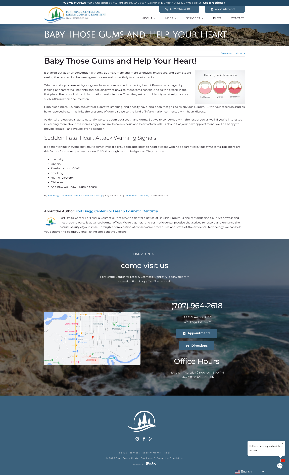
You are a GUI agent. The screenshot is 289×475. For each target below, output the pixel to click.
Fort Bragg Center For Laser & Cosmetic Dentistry (75, 195)
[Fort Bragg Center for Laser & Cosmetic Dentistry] (75, 8)
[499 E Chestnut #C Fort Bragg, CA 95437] (92, 312)
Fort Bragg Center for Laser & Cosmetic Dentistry (149, 458)
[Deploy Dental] (151, 464)
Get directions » (214, 2)
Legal (167, 452)
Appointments (151, 452)
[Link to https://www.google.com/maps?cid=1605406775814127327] (137, 439)
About (123, 452)
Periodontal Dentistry (137, 195)
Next (238, 53)
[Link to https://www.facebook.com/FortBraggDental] (144, 439)
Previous (226, 53)
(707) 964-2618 (196, 305)
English (246, 471)
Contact (135, 452)
